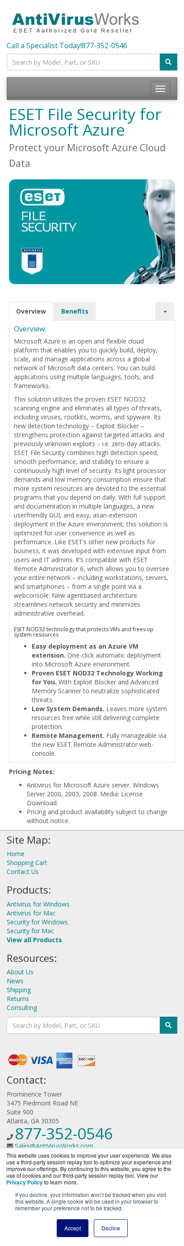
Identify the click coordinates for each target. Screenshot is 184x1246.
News (15, 981)
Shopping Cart (27, 862)
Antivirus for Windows (38, 904)
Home (16, 853)
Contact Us (23, 871)
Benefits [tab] (74, 311)
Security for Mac (30, 931)
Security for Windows (37, 922)
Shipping (19, 989)
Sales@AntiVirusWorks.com (54, 1146)
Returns (18, 998)
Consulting (22, 1007)
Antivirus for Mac (31, 913)
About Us (20, 972)
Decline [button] (110, 1228)
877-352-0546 (104, 45)
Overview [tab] (31, 311)
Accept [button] (72, 1228)
